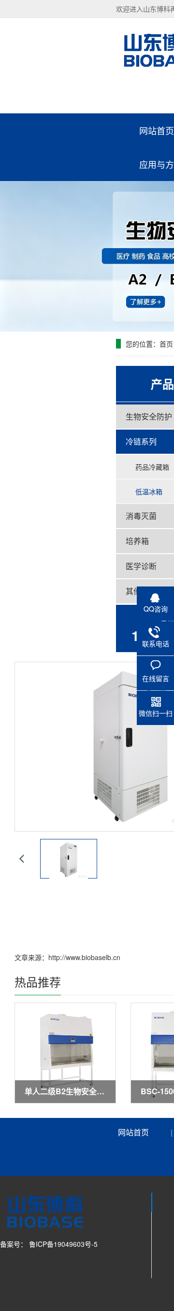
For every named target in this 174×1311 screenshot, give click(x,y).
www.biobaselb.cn (93, 957)
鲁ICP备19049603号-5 (62, 1244)
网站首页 (133, 1132)
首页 (166, 344)
